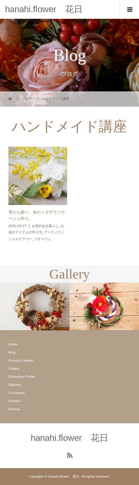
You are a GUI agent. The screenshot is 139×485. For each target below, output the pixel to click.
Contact (14, 401)
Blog (12, 352)
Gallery (13, 368)
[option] (35, 307)
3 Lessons (16, 393)
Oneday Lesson (20, 360)
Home (13, 344)
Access (14, 409)
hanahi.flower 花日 (44, 9)
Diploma (14, 385)
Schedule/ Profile (21, 376)
